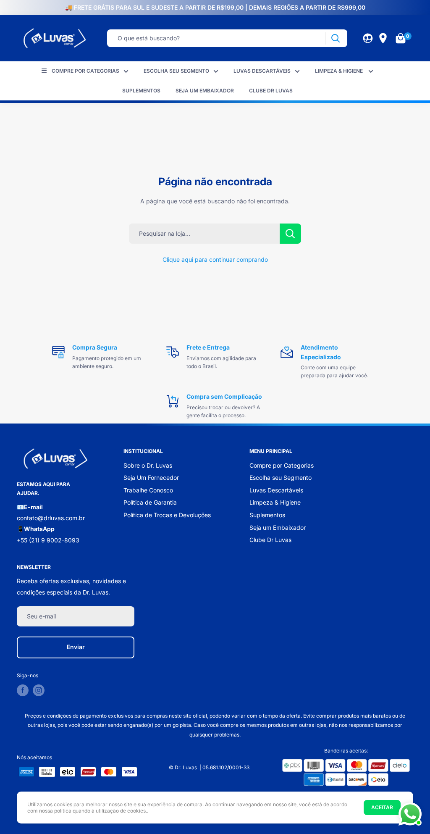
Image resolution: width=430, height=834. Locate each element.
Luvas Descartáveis (262, 71)
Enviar (76, 646)
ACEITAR (382, 807)
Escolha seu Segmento (176, 71)
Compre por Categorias (85, 71)
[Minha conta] (368, 38)
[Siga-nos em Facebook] (23, 690)
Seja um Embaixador (205, 90)
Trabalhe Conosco (148, 490)
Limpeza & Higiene (339, 71)
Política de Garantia (150, 502)
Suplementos (141, 90)
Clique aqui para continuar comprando (215, 259)
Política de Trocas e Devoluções (167, 514)
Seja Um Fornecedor (151, 477)
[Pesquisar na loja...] (290, 234)
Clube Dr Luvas (271, 90)
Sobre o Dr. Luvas (147, 465)
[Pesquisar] (335, 38)
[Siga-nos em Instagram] (39, 690)
